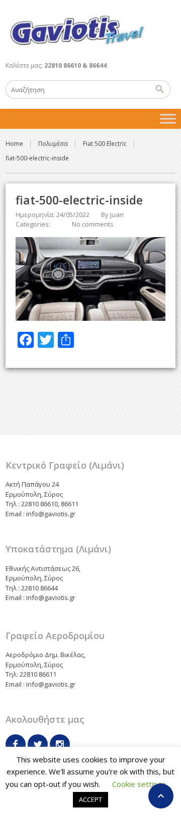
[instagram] (60, 744)
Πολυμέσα (53, 143)
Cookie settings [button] (139, 784)
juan (117, 214)
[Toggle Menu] (168, 118)
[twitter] (38, 744)
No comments (93, 224)
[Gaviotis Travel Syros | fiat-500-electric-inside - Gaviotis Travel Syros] (76, 30)
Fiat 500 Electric (105, 143)
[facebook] (16, 744)
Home (14, 143)
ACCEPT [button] (90, 799)
